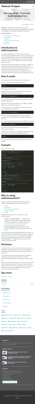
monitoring (12, 321)
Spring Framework (9, 210)
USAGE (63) (5, 306)
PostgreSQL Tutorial (6, 276)
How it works (7, 37)
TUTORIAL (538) (7, 303)
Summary (6, 42)
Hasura (19, 235)
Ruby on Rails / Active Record (11, 209)
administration (8, 315)
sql (30, 327)
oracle (5, 324)
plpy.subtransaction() (9, 225)
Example (6, 39)
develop (5, 318)
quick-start (14, 327)
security (23, 327)
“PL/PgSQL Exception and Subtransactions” (15, 223)
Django (6, 206)
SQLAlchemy (7, 207)
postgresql (22, 324)
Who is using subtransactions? (12, 40)
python (5, 327)
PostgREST (8, 235)
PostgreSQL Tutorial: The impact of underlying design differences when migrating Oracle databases (19, 357)
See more (6, 44)
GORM (6, 212)
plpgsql (13, 324)
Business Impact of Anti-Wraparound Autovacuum (17, 363)
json (4, 321)
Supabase (13, 235)
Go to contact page (10, 382)
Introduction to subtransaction (12, 35)
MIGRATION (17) (7, 292)
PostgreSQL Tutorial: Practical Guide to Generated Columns (18, 352)
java (29, 318)
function (22, 318)
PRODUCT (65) (6, 296)
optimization (23, 321)
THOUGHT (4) (6, 299)
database (27, 315)
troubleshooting (8, 330)
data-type (18, 315)
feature (13, 318)
